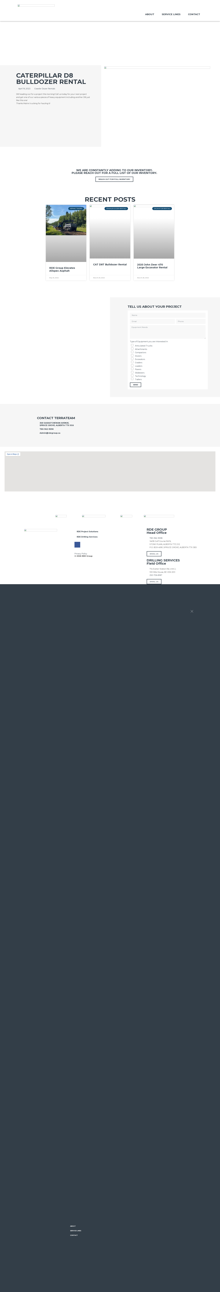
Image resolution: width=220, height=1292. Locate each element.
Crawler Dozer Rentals (44, 89)
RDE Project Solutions (87, 531)
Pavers (138, 369)
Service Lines (171, 14)
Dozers (138, 356)
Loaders (138, 366)
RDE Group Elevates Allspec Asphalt (62, 269)
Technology (140, 376)
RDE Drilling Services (87, 537)
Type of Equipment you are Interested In (149, 341)
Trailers (138, 379)
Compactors (140, 352)
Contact (194, 14)
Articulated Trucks (143, 346)
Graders (138, 363)
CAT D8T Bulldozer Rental (110, 264)
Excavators (140, 359)
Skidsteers (139, 373)
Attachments (141, 349)
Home (97, 38)
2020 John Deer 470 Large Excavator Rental (152, 266)
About (149, 14)
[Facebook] (77, 545)
